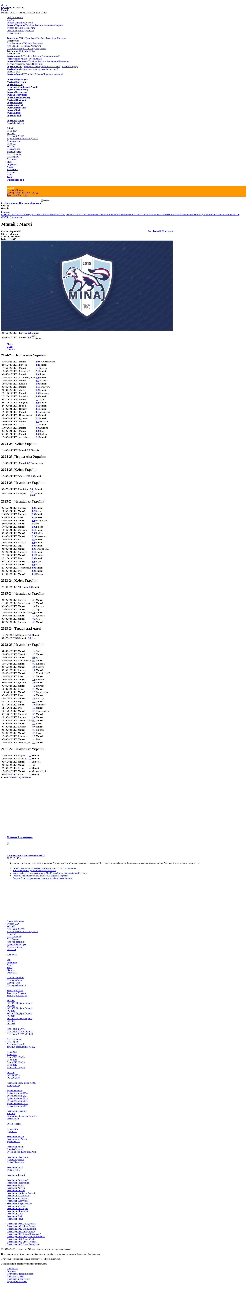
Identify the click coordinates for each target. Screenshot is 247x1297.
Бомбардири (13, 1116)
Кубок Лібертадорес (16, 941)
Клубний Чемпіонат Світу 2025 (22, 138)
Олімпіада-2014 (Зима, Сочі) (20, 1236)
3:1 (37, 412)
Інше (9, 162)
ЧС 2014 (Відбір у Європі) (19, 1015)
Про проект (12, 1266)
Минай (4, 10)
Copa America (13, 149)
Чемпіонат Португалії (17, 1177)
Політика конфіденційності (20, 1271)
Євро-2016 (12, 1057)
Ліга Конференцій (15, 939)
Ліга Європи (13, 156)
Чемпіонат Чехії (14, 1213)
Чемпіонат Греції (15, 1216)
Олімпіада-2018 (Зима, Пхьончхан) (24, 1231)
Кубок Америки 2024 (17, 1090)
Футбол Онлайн (15, 22)
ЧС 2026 (11, 133)
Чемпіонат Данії (15, 1211)
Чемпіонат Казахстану (18, 1195)
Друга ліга (12, 1128)
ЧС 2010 (11, 1018)
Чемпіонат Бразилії (16, 1203)
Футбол (5, 7)
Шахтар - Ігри (13, 192)
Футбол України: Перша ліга (21, 28)
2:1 (37, 371)
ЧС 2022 (11, 1003)
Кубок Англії (35, 59)
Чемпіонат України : (17, 1108)
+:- (33, 651)
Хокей (10, 167)
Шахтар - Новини (15, 190)
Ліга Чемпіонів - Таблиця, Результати (25, 43)
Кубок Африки (14, 151)
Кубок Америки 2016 (17, 1098)
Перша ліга (12, 1126)
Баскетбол (12, 169)
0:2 (37, 431)
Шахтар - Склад (30, 192)
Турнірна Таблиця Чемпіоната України (44, 25)
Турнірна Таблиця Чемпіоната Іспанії (42, 66)
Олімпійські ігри (15, 180)
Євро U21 (11, 144)
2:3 (33, 514)
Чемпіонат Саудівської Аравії (21, 1190)
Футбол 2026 (13, 921)
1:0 (37, 383)
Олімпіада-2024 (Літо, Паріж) (21, 1223)
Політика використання (18, 1276)
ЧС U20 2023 (13, 1072)
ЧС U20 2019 (13, 1075)
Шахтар (10, 187)
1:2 (37, 390)
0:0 (37, 415)
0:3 (37, 421)
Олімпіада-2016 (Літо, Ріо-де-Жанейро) (26, 1233)
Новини (11, 349)
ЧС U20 (10, 146)
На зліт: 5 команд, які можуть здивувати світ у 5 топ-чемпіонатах (44, 865)
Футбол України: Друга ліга (20, 30)
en (4, 5)
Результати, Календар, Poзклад (22, 1113)
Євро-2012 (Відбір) (16, 1064)
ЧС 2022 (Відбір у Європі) (19, 1005)
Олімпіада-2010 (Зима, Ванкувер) (23, 1241)
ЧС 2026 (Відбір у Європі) (19, 1000)
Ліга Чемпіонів (14, 154)
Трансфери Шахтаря (56, 38)
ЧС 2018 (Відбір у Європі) (19, 1010)
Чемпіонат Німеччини (17, 1154)
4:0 (37, 402)
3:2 (33, 511)
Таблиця (11, 1110)
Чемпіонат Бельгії (15, 1182)
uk (2, 5)
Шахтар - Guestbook (16, 982)
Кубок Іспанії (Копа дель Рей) (21, 1149)
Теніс (9, 177)
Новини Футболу (15, 918)
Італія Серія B (13, 71)
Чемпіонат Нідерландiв (18, 1180)
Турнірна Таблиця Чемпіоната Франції (44, 74)
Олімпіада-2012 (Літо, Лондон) (22, 1239)
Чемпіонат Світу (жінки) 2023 (21, 1080)
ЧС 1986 (11, 1021)
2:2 (29, 333)
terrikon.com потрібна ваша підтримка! (21, 203)
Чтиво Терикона (20, 834)
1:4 (33, 606)
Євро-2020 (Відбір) (16, 1054)
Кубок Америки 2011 (17, 1103)
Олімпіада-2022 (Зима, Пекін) (21, 1226)
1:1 (37, 387)
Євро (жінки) (13, 141)
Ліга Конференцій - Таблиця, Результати (26, 48)
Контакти (11, 1268)
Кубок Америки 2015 (17, 1100)
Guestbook (12, 952)
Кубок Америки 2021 (17, 1093)
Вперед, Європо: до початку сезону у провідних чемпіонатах (42, 875)
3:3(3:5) (32, 493)
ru (6, 5)
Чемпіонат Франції (16, 1172)
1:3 (32, 476)
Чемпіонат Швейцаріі (17, 1205)
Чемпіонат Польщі (16, 1187)
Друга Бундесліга (15, 64)
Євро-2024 (12, 131)
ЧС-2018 (11, 1008)
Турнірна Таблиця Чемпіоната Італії (40, 69)
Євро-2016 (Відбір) (16, 1059)
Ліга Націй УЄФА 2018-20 (20, 1031)
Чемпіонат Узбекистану (18, 1193)
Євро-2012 (12, 1062)
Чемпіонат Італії (15, 1164)
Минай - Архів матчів (20, 777)
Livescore (28, 22)
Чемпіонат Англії (15, 1133)
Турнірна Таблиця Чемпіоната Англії (41, 56)
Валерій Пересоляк (163, 231)
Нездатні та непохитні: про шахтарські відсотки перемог (40, 873)
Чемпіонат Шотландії (17, 1208)
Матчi (10, 344)
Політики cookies (15, 1273)
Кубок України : (14, 1121)
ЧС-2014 (11, 1013)
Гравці (10, 346)
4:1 (33, 622)
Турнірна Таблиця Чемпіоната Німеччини (48, 61)
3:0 (37, 374)
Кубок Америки (14, 1088)
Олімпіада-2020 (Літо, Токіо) (21, 1228)
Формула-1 (12, 164)
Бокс (9, 174)
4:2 (28, 463)
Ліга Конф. (12, 159)
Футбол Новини (15, 17)
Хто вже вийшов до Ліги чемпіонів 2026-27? (34, 867)
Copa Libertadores (15, 123)
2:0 (29, 337)
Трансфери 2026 (15, 987)
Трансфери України (34, 38)
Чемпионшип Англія (17, 59)
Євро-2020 (12, 1051)
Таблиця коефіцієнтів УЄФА (21, 51)
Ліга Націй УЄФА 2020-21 (20, 1028)
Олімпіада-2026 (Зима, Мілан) (21, 1221)
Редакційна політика (17, 1278)
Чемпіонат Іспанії (15, 1144)
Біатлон (11, 172)
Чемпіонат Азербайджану (19, 1200)
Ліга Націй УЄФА (16, 136)
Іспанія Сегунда (14, 1146)
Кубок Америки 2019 (17, 1095)
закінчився (82, 214)
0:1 (37, 380)
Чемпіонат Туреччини (17, 1198)
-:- (37, 368)
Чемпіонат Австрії (16, 1185)
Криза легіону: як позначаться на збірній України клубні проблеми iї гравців (50, 870)
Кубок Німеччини (34, 64)
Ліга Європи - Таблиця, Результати (24, 46)
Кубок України (14, 33)
